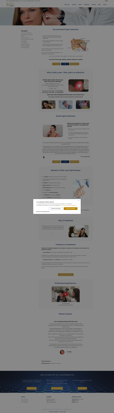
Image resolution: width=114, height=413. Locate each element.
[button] (43, 211)
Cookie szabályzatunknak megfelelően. (69, 205)
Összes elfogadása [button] (70, 208)
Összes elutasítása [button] (56, 208)
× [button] (78, 200)
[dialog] (57, 206)
